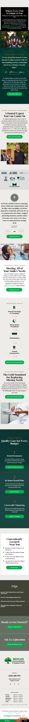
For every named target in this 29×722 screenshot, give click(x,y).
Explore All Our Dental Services (14, 362)
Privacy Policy (17, 713)
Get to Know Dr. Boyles (14, 136)
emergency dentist (9, 285)
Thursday (7, 700)
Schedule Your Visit (14, 289)
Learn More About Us (14, 94)
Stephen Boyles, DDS (14, 74)
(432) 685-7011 (14, 676)
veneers (9, 24)
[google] (10, 684)
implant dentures (13, 26)
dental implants (23, 388)
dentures (11, 129)
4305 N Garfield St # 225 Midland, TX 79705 (14, 679)
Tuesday (7, 696)
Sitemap (10, 713)
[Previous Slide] (7, 231)
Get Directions (14, 567)
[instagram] (18, 684)
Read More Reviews (14, 236)
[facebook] (14, 684)
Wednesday (8, 698)
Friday (7, 701)
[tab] (12, 231)
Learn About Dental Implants (14, 397)
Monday (7, 695)
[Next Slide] (22, 231)
